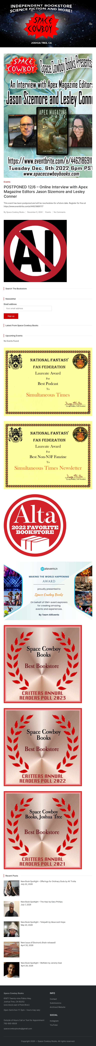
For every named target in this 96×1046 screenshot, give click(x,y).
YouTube (54, 1025)
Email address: (10, 304)
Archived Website (57, 1007)
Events (7, 182)
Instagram (54, 1021)
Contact (53, 999)
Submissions (55, 1003)
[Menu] (90, 24)
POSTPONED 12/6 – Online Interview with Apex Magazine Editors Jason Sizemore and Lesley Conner (46, 192)
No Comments (59, 212)
